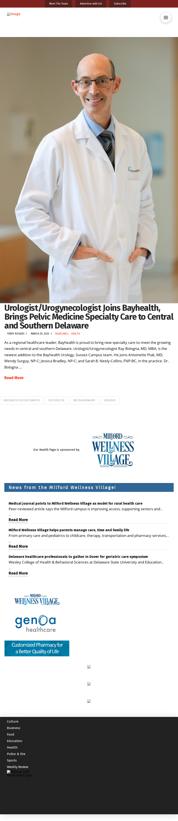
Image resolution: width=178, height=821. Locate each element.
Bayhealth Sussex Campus (21, 400)
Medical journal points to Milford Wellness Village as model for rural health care (75, 503)
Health (75, 333)
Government (16, 715)
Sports (12, 760)
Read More (13, 377)
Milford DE (56, 400)
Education (14, 741)
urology (110, 400)
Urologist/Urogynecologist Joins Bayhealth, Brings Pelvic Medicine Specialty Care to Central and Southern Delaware (88, 317)
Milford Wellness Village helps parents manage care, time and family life (69, 530)
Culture (12, 721)
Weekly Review (17, 767)
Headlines (61, 333)
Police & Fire (16, 754)
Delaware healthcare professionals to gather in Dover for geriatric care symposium (78, 557)
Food (10, 734)
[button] (166, 17)
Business (13, 728)
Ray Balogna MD (84, 400)
